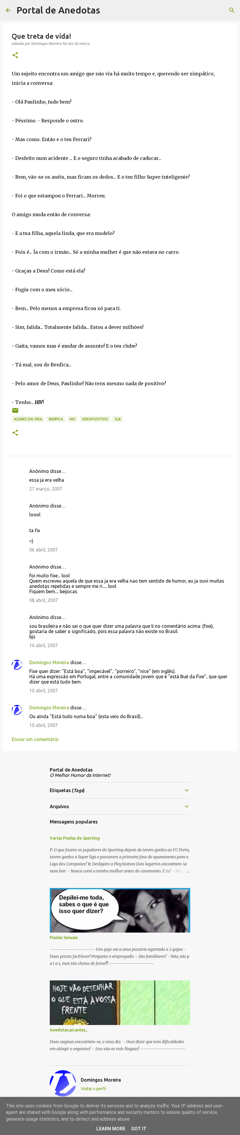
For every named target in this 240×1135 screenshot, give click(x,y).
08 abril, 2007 (43, 600)
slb (118, 419)
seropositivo (95, 419)
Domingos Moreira (49, 662)
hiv (72, 419)
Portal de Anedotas (58, 10)
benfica (56, 419)
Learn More (110, 1128)
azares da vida (28, 419)
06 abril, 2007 (43, 549)
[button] (15, 56)
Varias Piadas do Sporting (75, 838)
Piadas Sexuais (64, 937)
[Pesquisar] (108, 10)
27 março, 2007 (45, 488)
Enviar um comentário (35, 739)
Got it (138, 1128)
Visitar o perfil (93, 1088)
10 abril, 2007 (43, 645)
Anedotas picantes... (69, 1030)
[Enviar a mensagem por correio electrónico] (15, 413)
